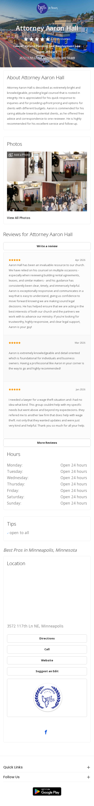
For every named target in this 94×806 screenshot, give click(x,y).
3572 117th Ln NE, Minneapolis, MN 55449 (47, 58)
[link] (47, 9)
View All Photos (18, 218)
